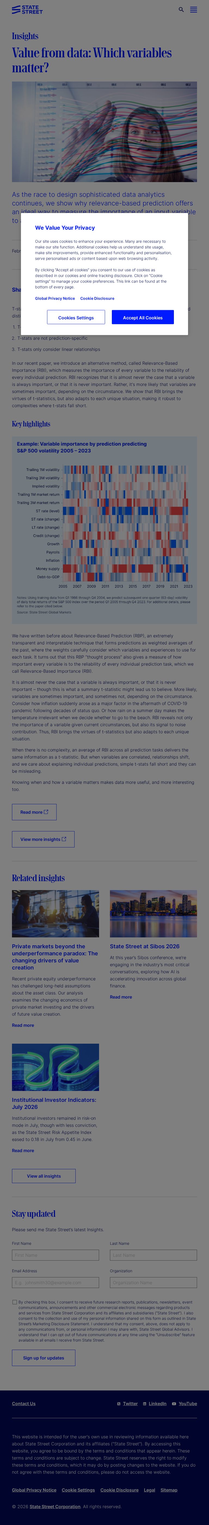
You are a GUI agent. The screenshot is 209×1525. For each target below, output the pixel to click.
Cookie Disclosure (97, 298)
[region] (104, 274)
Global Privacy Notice (55, 298)
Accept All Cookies (143, 317)
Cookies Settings (76, 317)
